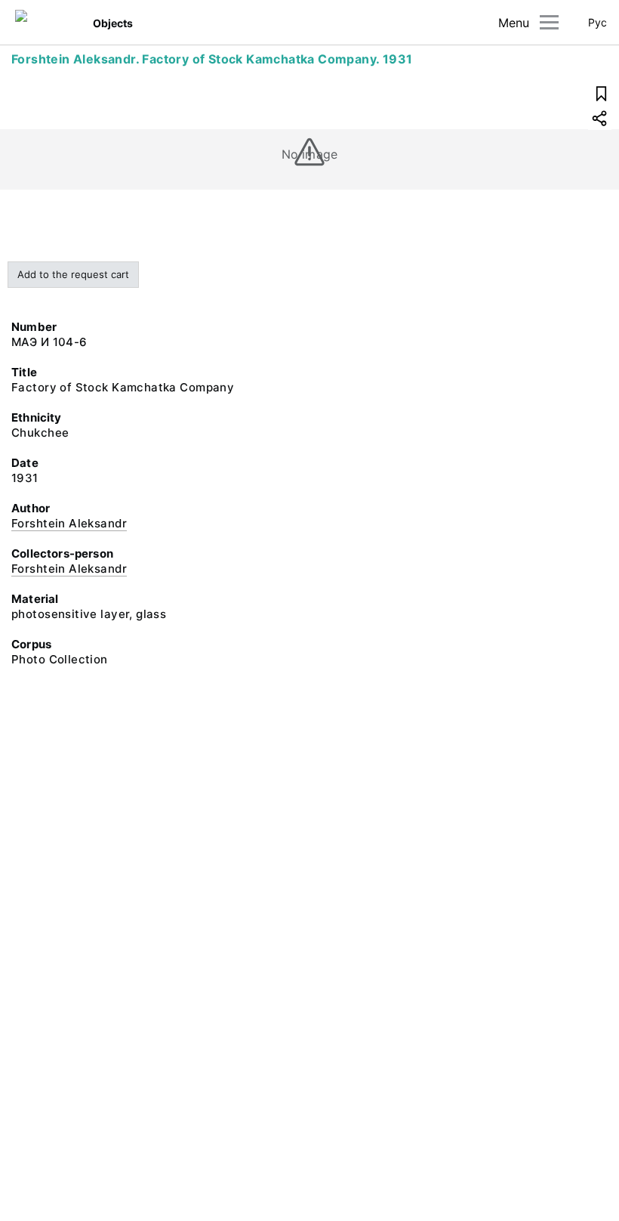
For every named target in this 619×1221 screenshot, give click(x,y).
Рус (597, 22)
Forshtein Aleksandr (69, 523)
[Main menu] (549, 22)
